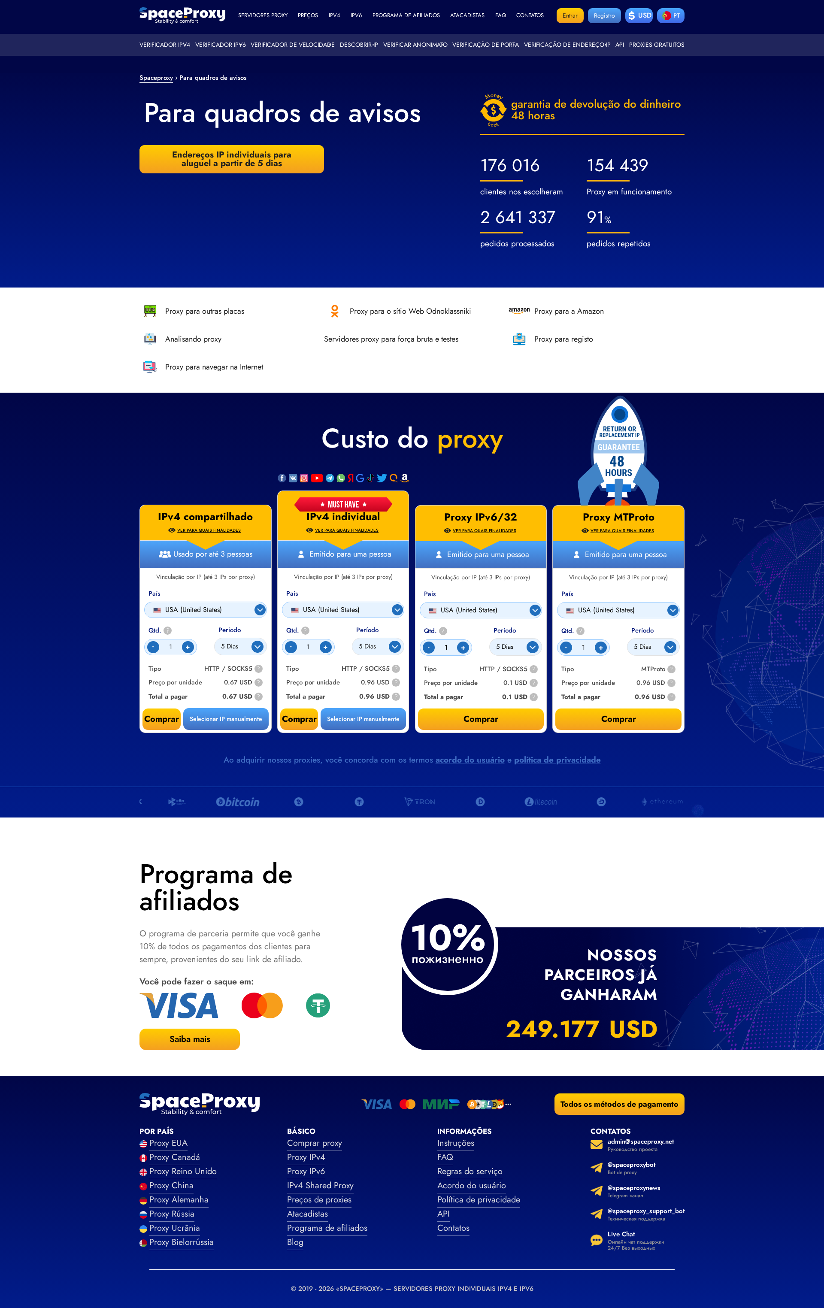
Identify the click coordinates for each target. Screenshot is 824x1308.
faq (500, 15)
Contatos (530, 15)
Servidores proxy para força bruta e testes (391, 339)
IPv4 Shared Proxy (320, 1185)
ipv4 (334, 15)
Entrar (570, 15)
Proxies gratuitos (657, 44)
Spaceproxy (156, 77)
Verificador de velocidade (293, 44)
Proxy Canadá (174, 1157)
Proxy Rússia (171, 1214)
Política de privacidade (478, 1199)
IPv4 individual (343, 517)
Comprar (299, 719)
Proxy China (171, 1185)
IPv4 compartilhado (205, 517)
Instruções (455, 1143)
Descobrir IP (359, 44)
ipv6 (356, 15)
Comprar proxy (314, 1143)
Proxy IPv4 (306, 1157)
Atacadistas (467, 15)
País (292, 593)
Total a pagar (305, 696)
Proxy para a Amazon (569, 311)
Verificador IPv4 (164, 44)
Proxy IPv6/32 (480, 517)
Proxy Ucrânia (174, 1228)
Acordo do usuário (471, 1185)
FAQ (445, 1157)
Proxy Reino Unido (183, 1171)
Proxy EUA (168, 1143)
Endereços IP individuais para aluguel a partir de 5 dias (231, 159)
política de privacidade (557, 760)
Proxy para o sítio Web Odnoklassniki (410, 311)
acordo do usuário (470, 760)
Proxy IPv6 (306, 1171)
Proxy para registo (563, 339)
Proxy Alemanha (179, 1199)
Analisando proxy (193, 339)
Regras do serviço (470, 1171)
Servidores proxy (263, 15)
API (619, 44)
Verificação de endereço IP (567, 44)
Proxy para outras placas (204, 311)
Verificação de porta (485, 44)
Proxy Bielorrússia (181, 1242)
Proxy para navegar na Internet (214, 367)
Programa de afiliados (406, 15)
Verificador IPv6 (220, 44)
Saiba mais (190, 1039)
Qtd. (296, 631)
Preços (308, 15)
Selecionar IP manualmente (363, 719)
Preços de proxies (319, 1199)
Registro (604, 15)
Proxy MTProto (618, 517)
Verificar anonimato (415, 44)
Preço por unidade (313, 682)
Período (367, 630)
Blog (295, 1242)
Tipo (292, 668)
